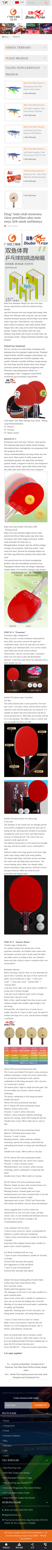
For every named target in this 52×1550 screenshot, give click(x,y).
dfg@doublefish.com (13, 1515)
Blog (5, 1441)
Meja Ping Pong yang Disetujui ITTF (18, 1483)
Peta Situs (7, 1446)
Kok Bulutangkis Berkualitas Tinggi (17, 1478)
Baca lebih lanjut (30, 93)
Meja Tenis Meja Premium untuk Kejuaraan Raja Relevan (35, 105)
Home (6, 37)
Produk (6, 1431)
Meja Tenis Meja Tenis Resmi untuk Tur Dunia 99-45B (35, 127)
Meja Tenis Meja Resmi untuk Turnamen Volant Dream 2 (35, 83)
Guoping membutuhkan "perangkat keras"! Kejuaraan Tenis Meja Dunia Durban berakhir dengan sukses (26, 1367)
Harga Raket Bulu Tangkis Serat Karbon (19, 1498)
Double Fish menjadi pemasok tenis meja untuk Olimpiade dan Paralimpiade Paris (28, 1375)
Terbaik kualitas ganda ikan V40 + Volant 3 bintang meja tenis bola (35, 171)
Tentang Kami (9, 1426)
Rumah (6, 1421)
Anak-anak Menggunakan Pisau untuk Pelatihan (22, 1488)
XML (5, 1451)
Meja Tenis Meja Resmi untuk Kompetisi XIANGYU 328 (35, 149)
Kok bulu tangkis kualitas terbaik (16, 1493)
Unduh (6, 1456)
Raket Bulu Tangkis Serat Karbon (16, 1473)
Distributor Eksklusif (11, 1436)
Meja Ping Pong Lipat (12, 1468)
